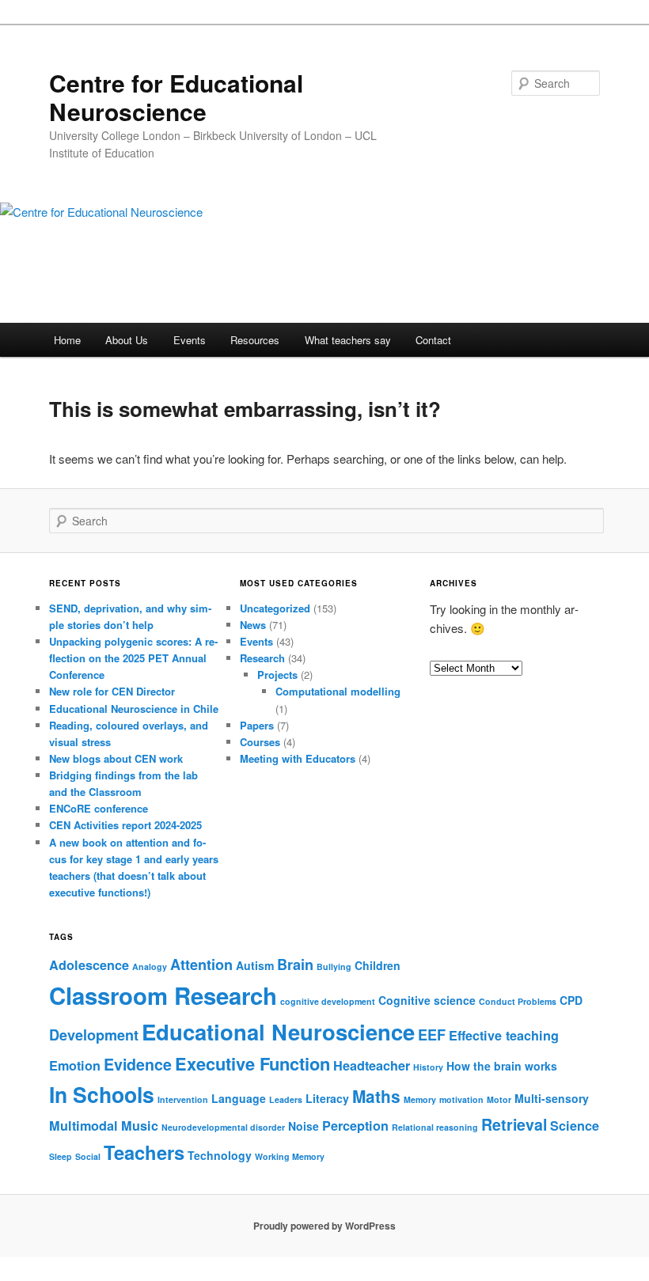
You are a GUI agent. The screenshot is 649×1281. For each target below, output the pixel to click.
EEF (432, 1035)
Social (88, 1156)
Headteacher (371, 1065)
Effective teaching (504, 1035)
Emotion (75, 1065)
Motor (499, 1099)
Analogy (149, 966)
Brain (295, 964)
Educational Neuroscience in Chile (133, 708)
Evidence (138, 1064)
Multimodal (83, 1125)
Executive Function (252, 1063)
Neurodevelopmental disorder (223, 1127)
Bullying (334, 966)
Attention (201, 964)
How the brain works (501, 1066)
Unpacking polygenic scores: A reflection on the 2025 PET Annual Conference (133, 658)
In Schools (101, 1094)
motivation (461, 1099)
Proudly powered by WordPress (324, 1225)
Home (67, 339)
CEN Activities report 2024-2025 (125, 824)
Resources (254, 339)
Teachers (144, 1152)
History (428, 1067)
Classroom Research (163, 995)
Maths (376, 1096)
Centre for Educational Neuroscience (176, 97)
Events (189, 339)
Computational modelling (337, 691)
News (253, 624)
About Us (126, 339)
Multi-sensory (551, 1098)
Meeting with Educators (297, 758)
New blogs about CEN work (116, 758)
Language (238, 1098)
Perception (355, 1125)
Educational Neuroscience (278, 1031)
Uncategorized (275, 608)
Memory (420, 1099)
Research (262, 657)
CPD (571, 1000)
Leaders (285, 1099)
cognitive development (327, 1001)
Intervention (183, 1099)
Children (377, 965)
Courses (260, 741)
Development (94, 1035)
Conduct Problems (517, 1001)
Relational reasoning (435, 1127)
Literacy (327, 1098)
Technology (220, 1155)
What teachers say (348, 339)
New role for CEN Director (112, 691)
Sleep (60, 1156)
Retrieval (514, 1124)
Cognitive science (427, 1000)
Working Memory (289, 1156)
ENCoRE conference (98, 808)
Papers (257, 725)
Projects (277, 674)
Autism (255, 965)
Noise (303, 1126)
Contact (433, 339)
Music (139, 1125)
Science (574, 1125)
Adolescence (89, 965)
